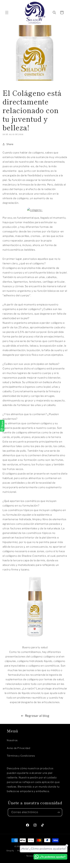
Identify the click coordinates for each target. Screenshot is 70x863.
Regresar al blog (37, 715)
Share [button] (9, 144)
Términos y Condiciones (21, 755)
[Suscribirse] (58, 812)
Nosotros (12, 740)
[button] (7, 12)
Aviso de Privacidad (18, 748)
